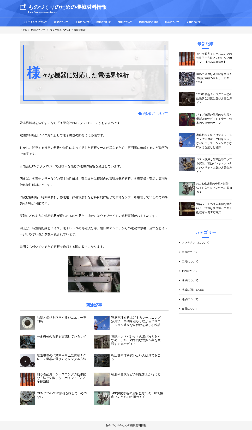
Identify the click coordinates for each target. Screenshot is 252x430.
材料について (104, 22)
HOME (23, 30)
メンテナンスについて (35, 22)
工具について (82, 22)
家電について (61, 22)
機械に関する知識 (148, 22)
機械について (125, 22)
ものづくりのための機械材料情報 (126, 425)
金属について (193, 22)
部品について (172, 22)
